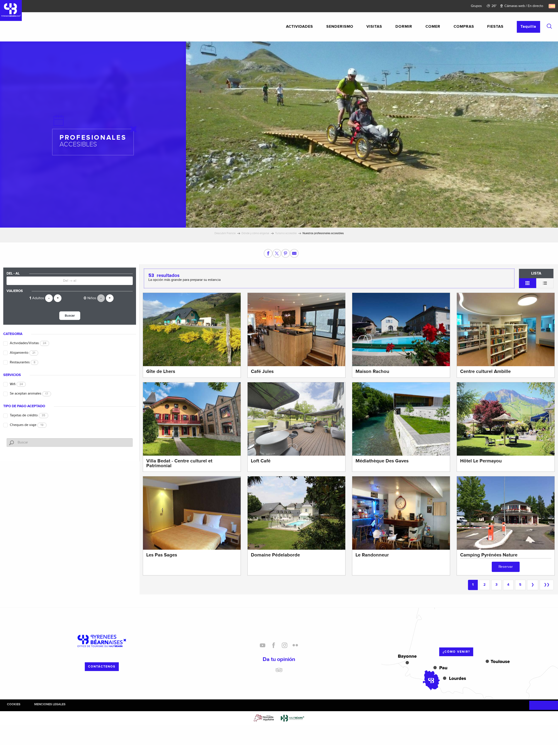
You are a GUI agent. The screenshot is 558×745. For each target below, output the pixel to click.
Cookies (13, 704)
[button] (549, 26)
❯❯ (546, 585)
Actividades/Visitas (28, 343)
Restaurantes (22, 362)
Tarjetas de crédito (27, 415)
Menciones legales (49, 704)
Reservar (505, 567)
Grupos (476, 6)
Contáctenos (101, 666)
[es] (552, 6)
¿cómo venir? (456, 652)
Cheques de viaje (27, 425)
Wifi (16, 384)
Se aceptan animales (29, 393)
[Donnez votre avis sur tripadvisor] (279, 671)
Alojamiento (22, 353)
